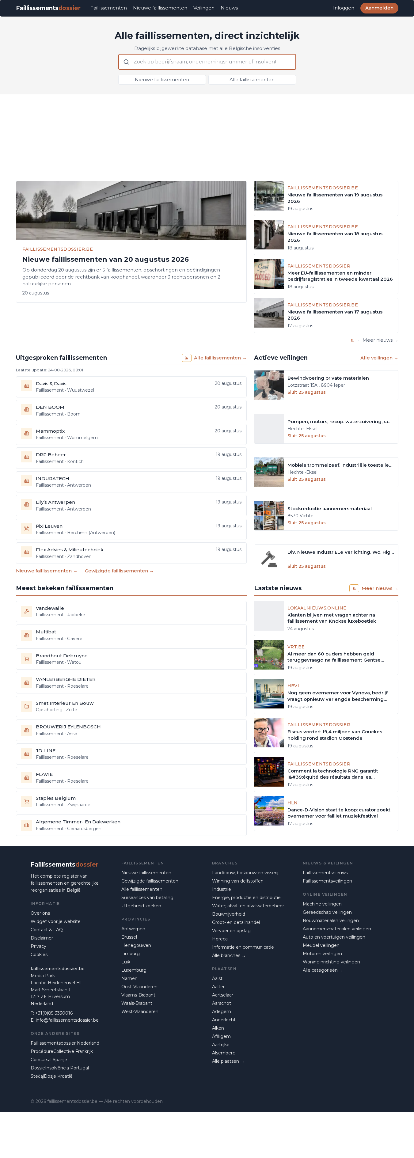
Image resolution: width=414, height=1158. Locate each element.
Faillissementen (108, 8)
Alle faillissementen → (220, 358)
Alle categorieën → (323, 970)
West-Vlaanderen (139, 1011)
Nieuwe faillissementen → (47, 571)
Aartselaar (222, 995)
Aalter (218, 986)
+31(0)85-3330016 (54, 1013)
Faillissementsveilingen (327, 881)
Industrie (221, 889)
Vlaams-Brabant (138, 995)
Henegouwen (136, 945)
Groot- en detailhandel (236, 922)
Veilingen (204, 8)
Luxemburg (133, 970)
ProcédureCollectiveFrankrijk (62, 1051)
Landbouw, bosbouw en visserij (245, 872)
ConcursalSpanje (49, 1059)
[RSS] (352, 340)
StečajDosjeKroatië (52, 1076)
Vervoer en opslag (231, 930)
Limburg (130, 953)
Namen (129, 978)
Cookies (39, 954)
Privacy (38, 946)
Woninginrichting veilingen (331, 962)
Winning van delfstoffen (238, 881)
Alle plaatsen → (228, 1061)
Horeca (220, 939)
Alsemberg (224, 1053)
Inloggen (343, 8)
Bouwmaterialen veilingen (331, 920)
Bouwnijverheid (228, 914)
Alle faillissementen (252, 79)
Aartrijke (221, 1044)
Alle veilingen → (379, 358)
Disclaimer (42, 938)
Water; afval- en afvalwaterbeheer (248, 906)
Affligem (221, 1036)
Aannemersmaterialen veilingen (337, 929)
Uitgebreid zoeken (141, 906)
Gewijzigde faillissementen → (119, 571)
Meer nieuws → (380, 340)
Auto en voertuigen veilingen (334, 937)
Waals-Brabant (136, 1003)
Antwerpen (133, 929)
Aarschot (221, 1003)
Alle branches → (229, 955)
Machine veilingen (322, 904)
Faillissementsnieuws (325, 872)
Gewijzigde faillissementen (149, 881)
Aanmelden (379, 8)
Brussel (129, 937)
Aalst (217, 978)
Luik (125, 962)
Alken (218, 1028)
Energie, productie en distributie (246, 897)
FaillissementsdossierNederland (65, 1043)
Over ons (40, 913)
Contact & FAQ (47, 929)
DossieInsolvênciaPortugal (60, 1068)
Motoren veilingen (322, 953)
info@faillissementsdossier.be (67, 1020)
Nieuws (229, 8)
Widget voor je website (56, 921)
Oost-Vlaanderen (139, 986)
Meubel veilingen (321, 945)
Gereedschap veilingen (327, 912)
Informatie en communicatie (243, 947)
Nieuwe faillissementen (160, 8)
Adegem (221, 1011)
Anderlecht (224, 1020)
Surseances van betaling (147, 897)
